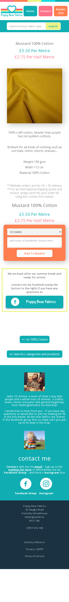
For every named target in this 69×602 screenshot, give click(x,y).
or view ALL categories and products (35, 354)
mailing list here (20, 469)
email (38, 466)
